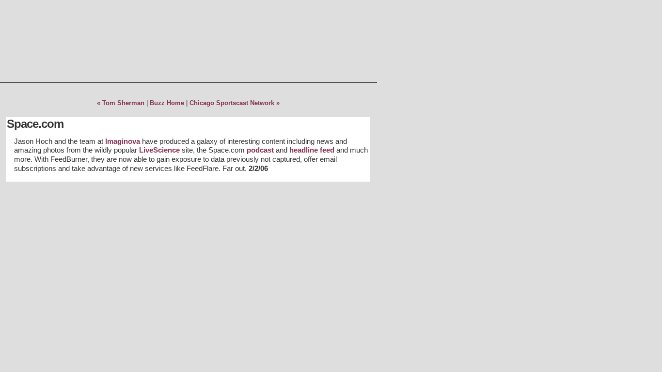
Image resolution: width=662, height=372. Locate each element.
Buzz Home (167, 103)
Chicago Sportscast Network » (234, 103)
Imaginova (122, 141)
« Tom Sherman (120, 103)
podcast (260, 150)
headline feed (311, 150)
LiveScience (159, 150)
